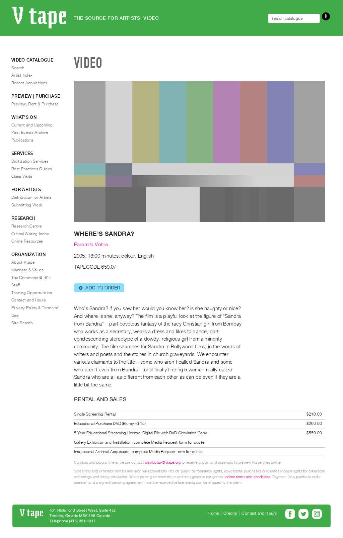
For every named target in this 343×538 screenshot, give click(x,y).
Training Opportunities (31, 292)
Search (17, 68)
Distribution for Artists (31, 197)
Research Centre (26, 226)
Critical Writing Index (30, 234)
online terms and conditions (247, 477)
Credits (230, 513)
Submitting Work (26, 205)
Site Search (21, 323)
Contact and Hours (28, 300)
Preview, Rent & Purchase (35, 104)
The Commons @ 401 (31, 277)
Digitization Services (30, 161)
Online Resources (27, 241)
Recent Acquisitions (29, 83)
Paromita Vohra (91, 244)
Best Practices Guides (31, 169)
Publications (22, 140)
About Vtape (23, 262)
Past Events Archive (29, 132)
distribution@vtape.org (163, 462)
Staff (15, 285)
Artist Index (21, 75)
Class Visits (21, 176)
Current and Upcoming (32, 125)
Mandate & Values (27, 270)
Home (213, 513)
